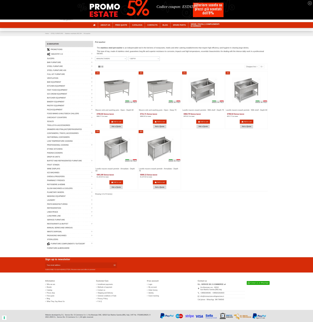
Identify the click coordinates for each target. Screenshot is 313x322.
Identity (151, 293)
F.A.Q (100, 301)
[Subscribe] (114, 265)
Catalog (49, 290)
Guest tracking (153, 296)
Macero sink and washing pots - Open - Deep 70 (157, 110)
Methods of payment (105, 287)
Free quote (50, 296)
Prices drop (51, 293)
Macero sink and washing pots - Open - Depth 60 (114, 110)
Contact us (101, 290)
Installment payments (105, 284)
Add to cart (117, 122)
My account (152, 287)
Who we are (51, 284)
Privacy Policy (103, 299)
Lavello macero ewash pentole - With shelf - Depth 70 (203, 110)
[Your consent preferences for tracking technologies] (4, 317)
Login (150, 284)
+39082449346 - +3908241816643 (212, 293)
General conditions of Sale (107, 296)
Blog (48, 299)
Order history (153, 290)
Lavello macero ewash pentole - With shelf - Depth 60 (246, 110)
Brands (49, 287)
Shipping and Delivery (105, 293)
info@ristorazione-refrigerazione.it (212, 296)
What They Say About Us (56, 301)
